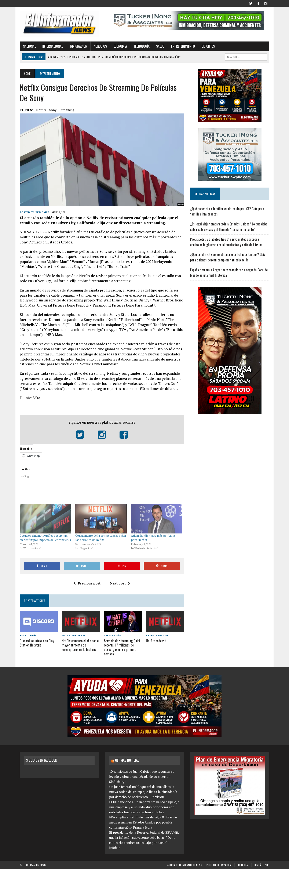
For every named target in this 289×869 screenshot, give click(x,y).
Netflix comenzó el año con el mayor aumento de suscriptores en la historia (80, 645)
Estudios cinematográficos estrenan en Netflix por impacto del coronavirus (45, 537)
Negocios (100, 46)
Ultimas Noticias (127, 760)
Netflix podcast (156, 640)
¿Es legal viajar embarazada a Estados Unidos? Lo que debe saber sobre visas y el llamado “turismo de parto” (228, 226)
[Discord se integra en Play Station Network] (39, 629)
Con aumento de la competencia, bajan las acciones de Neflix (100, 537)
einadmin (42, 212)
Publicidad (243, 865)
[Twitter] (250, 3)
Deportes (208, 46)
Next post (118, 583)
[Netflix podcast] (165, 629)
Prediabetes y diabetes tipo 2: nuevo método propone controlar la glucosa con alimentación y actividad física (226, 242)
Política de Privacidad (219, 865)
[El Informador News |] (59, 24)
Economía (120, 46)
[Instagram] (266, 3)
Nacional (29, 46)
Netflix (41, 110)
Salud (160, 46)
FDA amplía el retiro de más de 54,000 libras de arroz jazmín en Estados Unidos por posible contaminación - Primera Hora (143, 822)
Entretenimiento (183, 46)
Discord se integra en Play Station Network (37, 643)
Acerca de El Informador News (184, 865)
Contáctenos (261, 865)
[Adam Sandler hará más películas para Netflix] (156, 518)
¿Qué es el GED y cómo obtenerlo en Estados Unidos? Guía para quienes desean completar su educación (228, 257)
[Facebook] (258, 3)
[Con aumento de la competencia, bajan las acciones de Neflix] (101, 518)
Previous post (89, 583)
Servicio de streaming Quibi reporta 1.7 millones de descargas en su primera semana (122, 647)
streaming (67, 110)
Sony (52, 110)
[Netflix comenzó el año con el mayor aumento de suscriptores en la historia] (81, 629)
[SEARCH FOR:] (246, 56)
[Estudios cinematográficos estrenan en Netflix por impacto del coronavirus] (45, 518)
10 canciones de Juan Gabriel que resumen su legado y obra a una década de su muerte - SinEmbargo (141, 776)
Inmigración (78, 46)
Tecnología (141, 46)
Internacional (52, 46)
